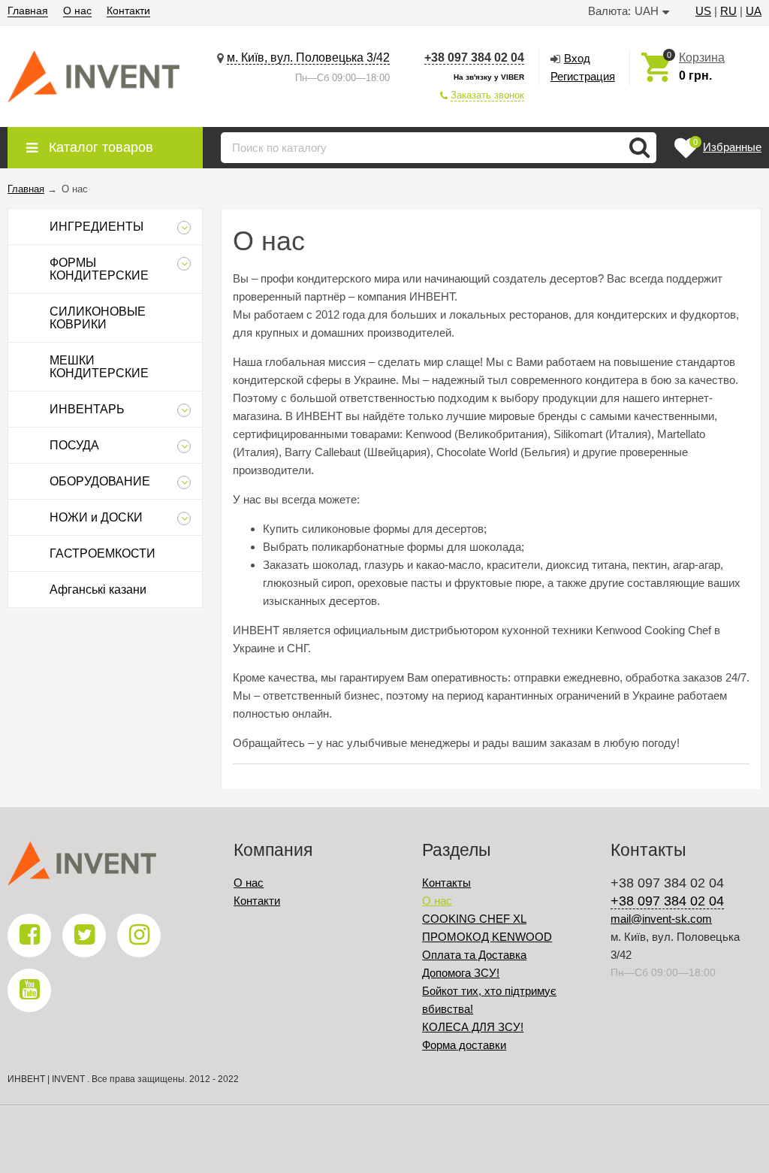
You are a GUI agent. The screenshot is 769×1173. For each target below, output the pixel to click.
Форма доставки (464, 1044)
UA (753, 11)
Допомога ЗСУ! (460, 972)
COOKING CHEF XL (474, 918)
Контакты (446, 882)
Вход (577, 58)
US (703, 11)
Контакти (128, 11)
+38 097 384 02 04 (474, 57)
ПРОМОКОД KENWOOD (487, 936)
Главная (28, 11)
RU (728, 11)
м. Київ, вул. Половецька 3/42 (308, 57)
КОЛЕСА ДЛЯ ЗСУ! (472, 1026)
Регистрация (582, 76)
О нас (77, 11)
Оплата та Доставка (474, 954)
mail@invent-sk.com (661, 918)
